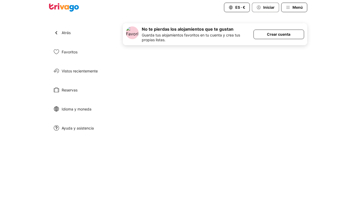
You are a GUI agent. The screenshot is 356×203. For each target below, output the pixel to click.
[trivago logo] (64, 7)
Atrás (66, 32)
